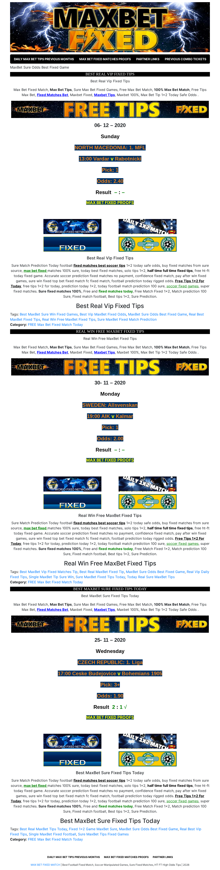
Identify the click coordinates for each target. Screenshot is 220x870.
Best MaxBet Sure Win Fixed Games (49, 314)
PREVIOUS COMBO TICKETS (185, 59)
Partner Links (147, 59)
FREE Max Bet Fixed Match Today (55, 324)
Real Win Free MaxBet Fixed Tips (68, 319)
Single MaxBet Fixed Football (52, 834)
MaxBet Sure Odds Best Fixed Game (157, 314)
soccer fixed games (183, 286)
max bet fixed (35, 270)
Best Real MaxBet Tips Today (43, 829)
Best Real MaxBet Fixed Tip (101, 572)
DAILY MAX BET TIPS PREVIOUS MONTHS (44, 59)
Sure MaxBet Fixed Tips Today (100, 577)
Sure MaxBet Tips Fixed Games (103, 834)
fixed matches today (116, 291)
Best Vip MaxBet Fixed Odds (103, 314)
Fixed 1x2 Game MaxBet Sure (93, 829)
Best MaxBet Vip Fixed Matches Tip (49, 572)
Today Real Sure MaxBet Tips (151, 577)
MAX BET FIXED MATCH (45, 864)
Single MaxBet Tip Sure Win (51, 577)
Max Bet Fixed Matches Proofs (105, 59)
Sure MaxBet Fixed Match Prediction (127, 319)
